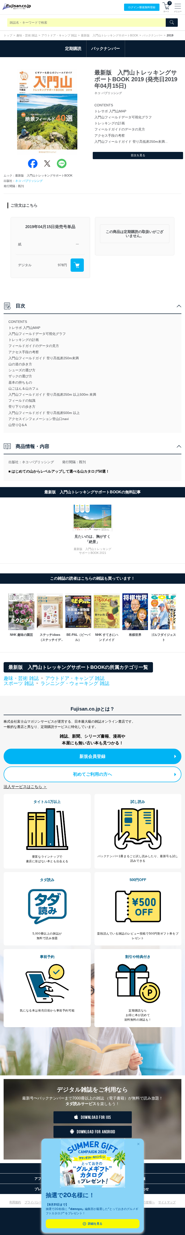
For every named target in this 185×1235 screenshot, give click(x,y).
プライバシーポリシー (39, 1202)
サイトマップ (167, 1202)
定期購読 (73, 48)
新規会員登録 (92, 756)
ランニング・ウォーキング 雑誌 (74, 683)
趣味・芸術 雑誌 (26, 35)
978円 (62, 265)
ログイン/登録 (141, 7)
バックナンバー (152, 35)
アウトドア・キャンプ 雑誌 (59, 35)
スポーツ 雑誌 (19, 683)
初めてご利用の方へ (92, 774)
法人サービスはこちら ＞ (25, 787)
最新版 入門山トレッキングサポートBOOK (109, 35)
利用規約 (15, 1202)
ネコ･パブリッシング (29, 181)
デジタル (25, 265)
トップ (8, 35)
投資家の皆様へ (144, 1202)
